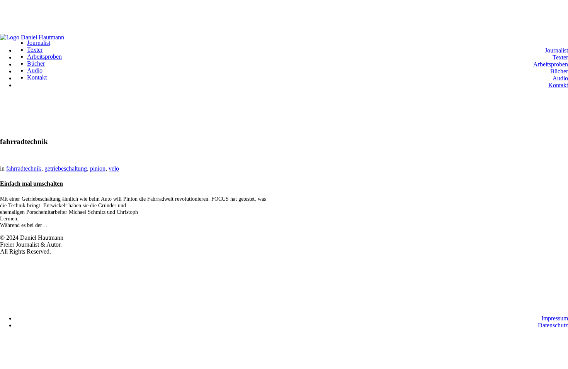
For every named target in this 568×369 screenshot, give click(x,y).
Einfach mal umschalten (31, 183)
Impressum (554, 318)
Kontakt (558, 85)
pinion (97, 168)
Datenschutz (553, 325)
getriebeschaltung (65, 168)
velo (114, 168)
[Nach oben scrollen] (2, 3)
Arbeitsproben (550, 64)
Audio (560, 78)
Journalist (556, 50)
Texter (560, 57)
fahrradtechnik (23, 168)
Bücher (559, 71)
